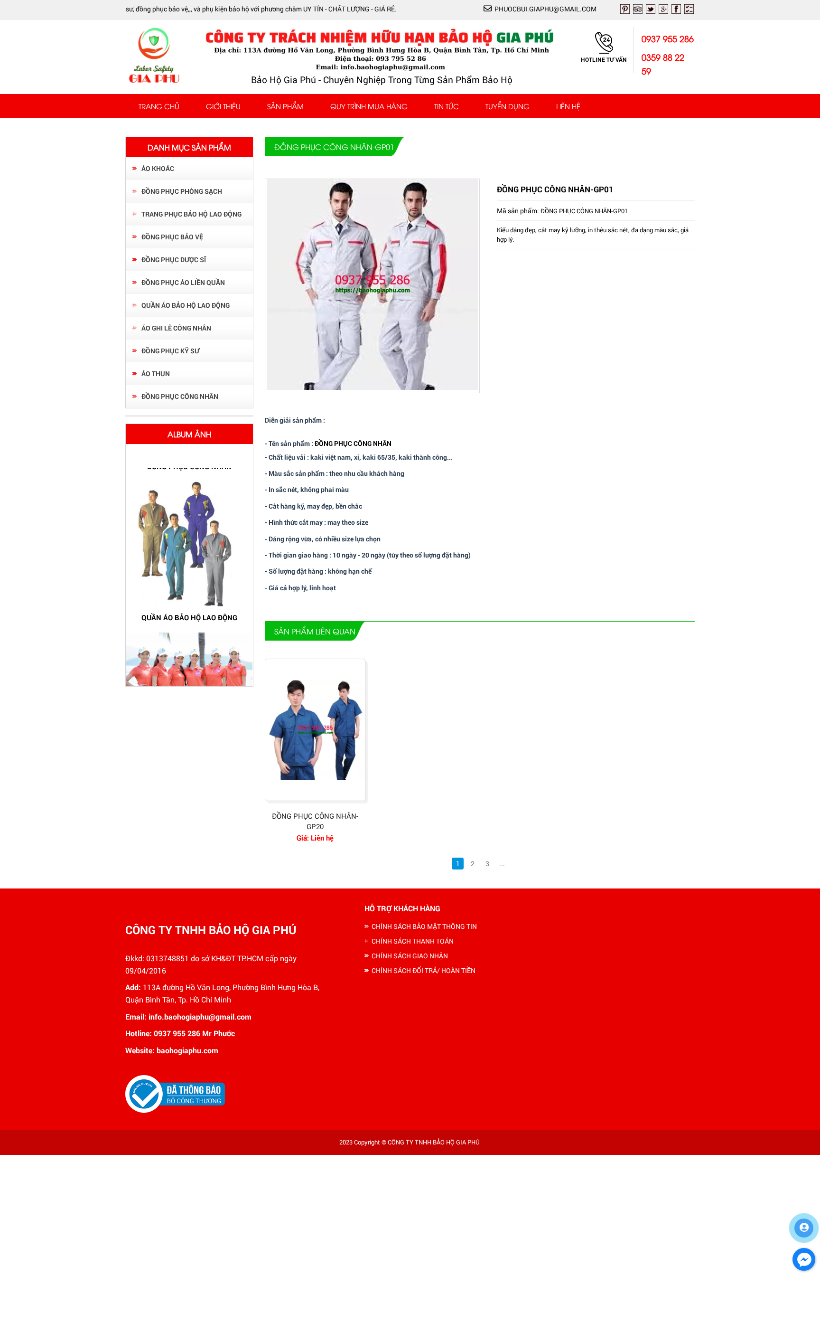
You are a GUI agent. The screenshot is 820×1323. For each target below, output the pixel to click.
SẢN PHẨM (285, 106)
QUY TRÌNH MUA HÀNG (369, 106)
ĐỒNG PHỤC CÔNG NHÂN (179, 396)
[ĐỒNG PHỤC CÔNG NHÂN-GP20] (315, 730)
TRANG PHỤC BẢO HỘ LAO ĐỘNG (191, 213)
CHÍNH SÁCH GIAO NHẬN (410, 955)
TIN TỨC (446, 106)
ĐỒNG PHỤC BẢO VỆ (172, 236)
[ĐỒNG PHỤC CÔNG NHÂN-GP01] (372, 387)
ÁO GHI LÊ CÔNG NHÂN (176, 327)
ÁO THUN (155, 373)
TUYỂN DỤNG (507, 106)
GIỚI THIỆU (223, 106)
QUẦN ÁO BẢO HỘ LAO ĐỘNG (185, 305)
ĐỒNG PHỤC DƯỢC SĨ (173, 259)
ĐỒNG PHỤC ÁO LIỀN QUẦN (183, 282)
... (502, 863)
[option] (189, 552)
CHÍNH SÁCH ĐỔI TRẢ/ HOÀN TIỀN (423, 970)
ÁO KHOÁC (157, 168)
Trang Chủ (159, 106)
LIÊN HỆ (568, 106)
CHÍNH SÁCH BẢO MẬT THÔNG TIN (424, 926)
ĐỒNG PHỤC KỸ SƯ (170, 350)
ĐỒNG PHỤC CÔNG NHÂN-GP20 (315, 821)
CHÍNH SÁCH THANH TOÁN (413, 940)
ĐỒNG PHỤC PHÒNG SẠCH (181, 191)
